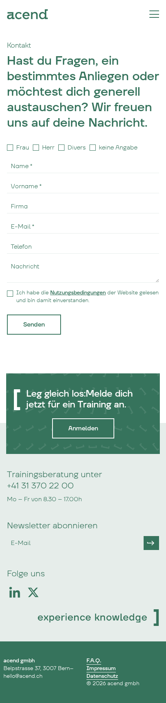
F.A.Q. (93, 660)
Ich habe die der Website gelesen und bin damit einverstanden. (87, 296)
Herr (48, 147)
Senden (34, 324)
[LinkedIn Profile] (14, 592)
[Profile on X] (33, 592)
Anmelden (83, 428)
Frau (22, 147)
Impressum (101, 668)
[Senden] (151, 543)
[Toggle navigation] (154, 14)
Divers (77, 147)
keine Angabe (118, 147)
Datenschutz (102, 676)
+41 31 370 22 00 (40, 486)
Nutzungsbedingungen (78, 292)
